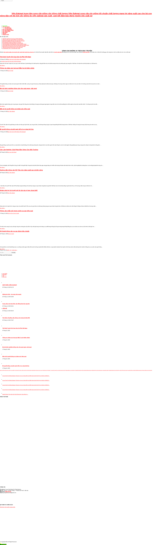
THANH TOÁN (5, 34)
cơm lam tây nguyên (54, 370)
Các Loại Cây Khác (12, 152)
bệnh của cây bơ (24, 370)
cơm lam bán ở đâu (105, 370)
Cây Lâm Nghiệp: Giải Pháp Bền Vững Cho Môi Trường (14, 44)
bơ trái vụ (20, 370)
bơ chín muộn (17, 370)
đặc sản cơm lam (125, 370)
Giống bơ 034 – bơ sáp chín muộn (11, 294)
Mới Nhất (4, 274)
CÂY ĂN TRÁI (8, 28)
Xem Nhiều (4, 273)
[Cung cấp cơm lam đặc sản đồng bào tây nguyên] (5, 301)
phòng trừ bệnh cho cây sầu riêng (147, 370)
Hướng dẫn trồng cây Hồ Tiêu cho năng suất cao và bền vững (15, 45)
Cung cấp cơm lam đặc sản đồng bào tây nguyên (16, 303)
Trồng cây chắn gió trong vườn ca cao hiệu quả (12, 47)
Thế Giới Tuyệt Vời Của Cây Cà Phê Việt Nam (12, 38)
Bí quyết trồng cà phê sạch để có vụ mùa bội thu (12, 43)
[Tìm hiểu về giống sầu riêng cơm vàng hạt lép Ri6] (5, 315)
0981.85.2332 (8, 491)
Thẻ (3, 275)
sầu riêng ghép (29, 370)
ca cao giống (12, 370)
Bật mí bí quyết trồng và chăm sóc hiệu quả (11, 41)
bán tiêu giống (34, 370)
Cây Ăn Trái (10, 70)
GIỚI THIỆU (5, 32)
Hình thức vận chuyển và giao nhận (7, 507)
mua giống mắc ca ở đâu (131, 370)
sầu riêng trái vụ (45, 370)
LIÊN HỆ (4, 33)
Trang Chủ (4, 25)
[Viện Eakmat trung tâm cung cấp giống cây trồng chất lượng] (3, 23)
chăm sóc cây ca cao (39, 370)
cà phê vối (120, 370)
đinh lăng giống (94, 370)
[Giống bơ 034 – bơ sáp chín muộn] (5, 292)
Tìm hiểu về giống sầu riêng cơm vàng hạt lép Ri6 (16, 317)
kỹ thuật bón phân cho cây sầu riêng (113, 370)
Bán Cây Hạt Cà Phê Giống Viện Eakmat (16, 59)
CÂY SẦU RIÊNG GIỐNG (8, 30)
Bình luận (4, 276)
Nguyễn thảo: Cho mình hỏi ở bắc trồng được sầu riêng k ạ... (15, 394)
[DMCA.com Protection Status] (77, 501)
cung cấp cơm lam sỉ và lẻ (61, 370)
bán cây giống (2, 370)
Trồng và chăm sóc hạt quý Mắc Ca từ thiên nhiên (13, 39)
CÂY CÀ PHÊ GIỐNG (7, 29)
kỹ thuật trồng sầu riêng (78, 370)
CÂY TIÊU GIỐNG (6, 31)
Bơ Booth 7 (49, 370)
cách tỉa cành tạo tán (99, 370)
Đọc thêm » (2, 65)
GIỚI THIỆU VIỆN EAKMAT (9, 285)
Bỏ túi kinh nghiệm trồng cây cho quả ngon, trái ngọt (13, 40)
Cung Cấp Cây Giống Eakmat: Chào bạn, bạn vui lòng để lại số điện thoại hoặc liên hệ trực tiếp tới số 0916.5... (26, 375)
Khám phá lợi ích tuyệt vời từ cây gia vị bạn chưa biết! (13, 46)
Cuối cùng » (14, 250)
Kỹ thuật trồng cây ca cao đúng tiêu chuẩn (11, 48)
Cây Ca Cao (15, 213)
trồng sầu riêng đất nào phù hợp (86, 370)
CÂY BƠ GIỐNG (6, 27)
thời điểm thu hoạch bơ (138, 370)
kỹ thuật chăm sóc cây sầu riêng (70, 370)
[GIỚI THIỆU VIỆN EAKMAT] (5, 282)
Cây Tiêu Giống (11, 111)
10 (10, 250)
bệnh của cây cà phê (7, 370)
